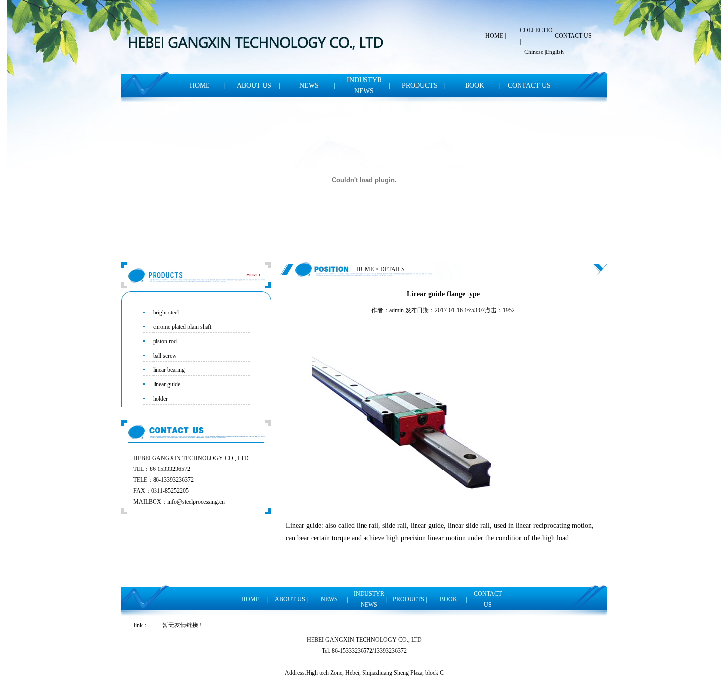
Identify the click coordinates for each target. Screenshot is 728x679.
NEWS (309, 85)
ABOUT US (254, 85)
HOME (494, 35)
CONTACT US (573, 35)
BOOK (474, 85)
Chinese (533, 52)
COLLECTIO (536, 30)
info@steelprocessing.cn (196, 501)
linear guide (166, 384)
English (555, 52)
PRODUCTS (420, 85)
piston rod (165, 341)
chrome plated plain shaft (182, 326)
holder (160, 398)
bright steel (166, 312)
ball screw (165, 355)
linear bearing (169, 369)
